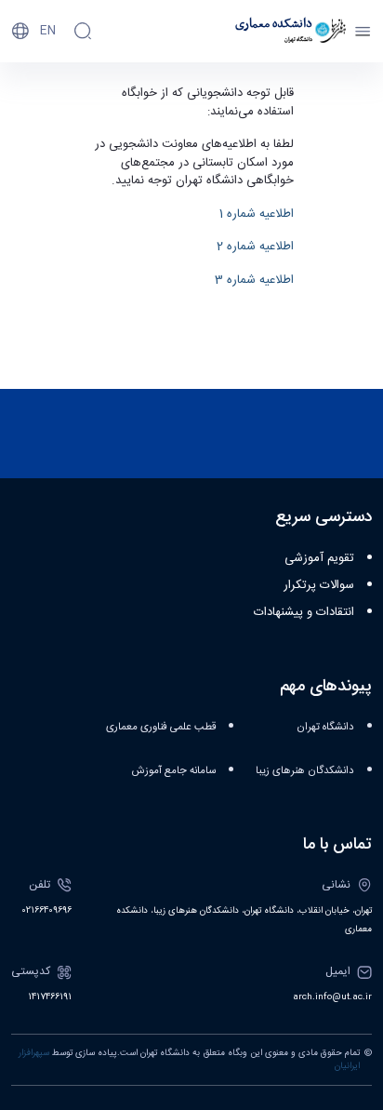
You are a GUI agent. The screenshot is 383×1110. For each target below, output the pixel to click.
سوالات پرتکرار (319, 585)
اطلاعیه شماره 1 (256, 214)
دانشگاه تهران (325, 727)
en (48, 30)
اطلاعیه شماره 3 (254, 280)
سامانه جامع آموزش (174, 771)
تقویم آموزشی (319, 558)
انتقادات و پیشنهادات (304, 612)
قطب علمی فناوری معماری (161, 727)
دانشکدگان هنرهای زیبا (305, 771)
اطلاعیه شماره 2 (255, 246)
